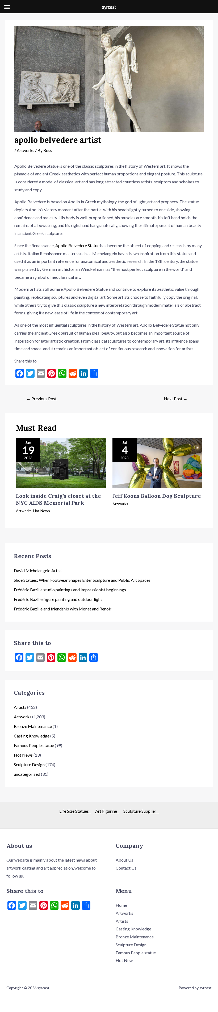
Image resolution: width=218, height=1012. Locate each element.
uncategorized (27, 774)
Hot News (41, 510)
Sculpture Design (29, 764)
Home (121, 905)
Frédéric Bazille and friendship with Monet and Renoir (62, 608)
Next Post (175, 398)
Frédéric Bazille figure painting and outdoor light (58, 599)
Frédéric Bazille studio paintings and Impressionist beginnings (70, 589)
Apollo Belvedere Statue (77, 245)
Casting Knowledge (31, 735)
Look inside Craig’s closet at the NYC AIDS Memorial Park (58, 499)
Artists (20, 707)
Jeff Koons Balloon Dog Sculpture (156, 495)
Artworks (25, 150)
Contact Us (126, 867)
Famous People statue (34, 745)
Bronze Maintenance (33, 726)
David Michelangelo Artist (38, 570)
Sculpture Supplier (141, 810)
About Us (124, 859)
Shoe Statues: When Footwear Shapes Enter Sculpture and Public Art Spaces (82, 580)
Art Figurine (107, 810)
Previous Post (41, 398)
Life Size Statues (75, 810)
